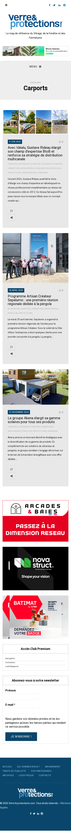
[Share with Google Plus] (35, 217)
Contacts (45, 775)
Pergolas (55, 168)
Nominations (42, 168)
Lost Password (11, 666)
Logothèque (26, 775)
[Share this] (19, 217)
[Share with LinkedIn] (51, 217)
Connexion (10, 662)
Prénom (10, 690)
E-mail (10, 704)
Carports (13, 164)
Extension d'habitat (29, 164)
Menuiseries (27, 168)
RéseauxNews (29, 173)
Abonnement (52, 766)
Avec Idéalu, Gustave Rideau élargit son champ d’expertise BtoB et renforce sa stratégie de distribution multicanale (35, 153)
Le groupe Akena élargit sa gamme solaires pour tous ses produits (34, 420)
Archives (8, 775)
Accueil (7, 766)
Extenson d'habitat (51, 164)
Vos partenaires (41, 771)
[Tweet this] (27, 217)
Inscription (10, 658)
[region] (35, 51)
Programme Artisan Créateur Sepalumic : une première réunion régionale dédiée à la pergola (33, 300)
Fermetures (14, 168)
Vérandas (42, 173)
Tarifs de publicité (14, 771)
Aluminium (13, 309)
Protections (14, 173)
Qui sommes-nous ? (28, 766)
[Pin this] (43, 217)
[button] (35, 51)
